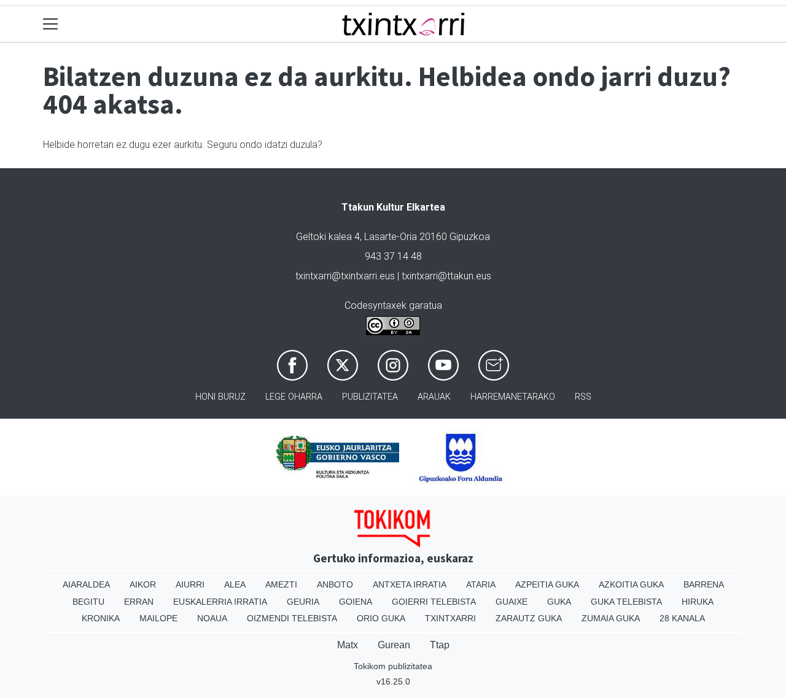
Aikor (143, 584)
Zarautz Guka (529, 618)
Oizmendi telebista (292, 618)
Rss (583, 397)
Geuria (303, 602)
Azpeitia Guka (547, 584)
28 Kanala (682, 618)
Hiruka (698, 602)
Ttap (439, 645)
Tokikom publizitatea (393, 666)
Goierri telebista (434, 602)
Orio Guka (381, 618)
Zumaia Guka (611, 618)
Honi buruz (220, 397)
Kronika (101, 618)
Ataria (481, 584)
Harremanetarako (512, 397)
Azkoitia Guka (631, 584)
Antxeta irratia (409, 584)
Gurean (394, 645)
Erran (139, 602)
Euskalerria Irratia (220, 602)
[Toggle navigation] (50, 24)
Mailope (158, 618)
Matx (347, 645)
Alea (235, 584)
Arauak (434, 397)
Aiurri (190, 584)
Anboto (335, 584)
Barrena (703, 584)
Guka (559, 602)
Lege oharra (293, 397)
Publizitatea (370, 397)
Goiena (355, 602)
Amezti (281, 584)
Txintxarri (450, 618)
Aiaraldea (86, 584)
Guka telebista (626, 602)
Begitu (88, 602)
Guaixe (511, 602)
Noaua (212, 618)
